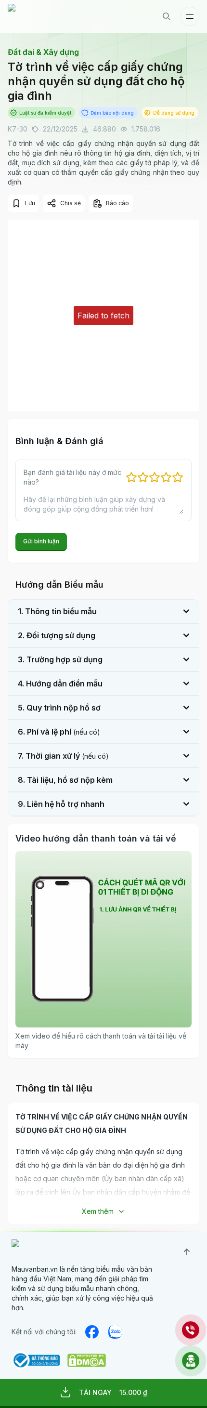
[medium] (115, 1332)
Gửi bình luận (41, 541)
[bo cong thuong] (36, 1360)
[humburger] (189, 16)
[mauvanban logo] (49, 16)
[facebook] (92, 1332)
